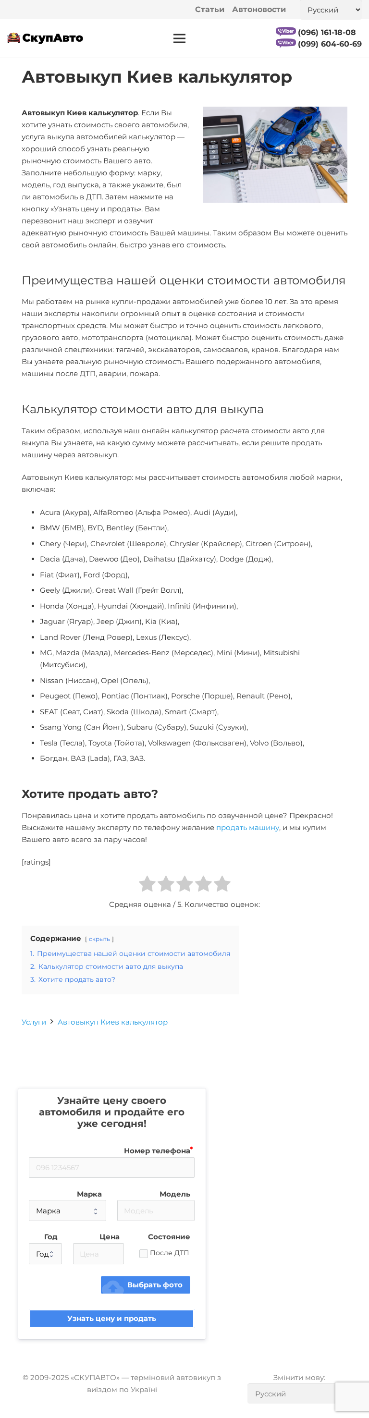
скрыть (99, 938)
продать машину (247, 827)
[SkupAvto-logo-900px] (45, 38)
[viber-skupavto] (285, 32)
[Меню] (179, 38)
